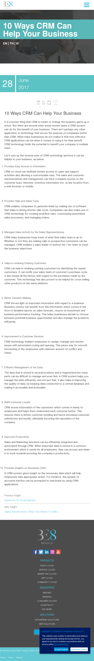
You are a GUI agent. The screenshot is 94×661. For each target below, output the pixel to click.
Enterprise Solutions (47, 620)
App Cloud (47, 578)
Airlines (47, 593)
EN (5, 43)
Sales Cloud (47, 566)
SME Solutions (47, 624)
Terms (10, 657)
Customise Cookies (79, 649)
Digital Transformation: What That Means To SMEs (31, 511)
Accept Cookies (61, 649)
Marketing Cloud (47, 574)
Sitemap (19, 657)
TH (12, 43)
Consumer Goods (47, 601)
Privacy (3, 657)
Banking (47, 597)
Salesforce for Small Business (20, 500)
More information (61, 644)
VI (17, 43)
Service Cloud (47, 570)
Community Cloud (47, 582)
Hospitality (47, 605)
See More (47, 609)
